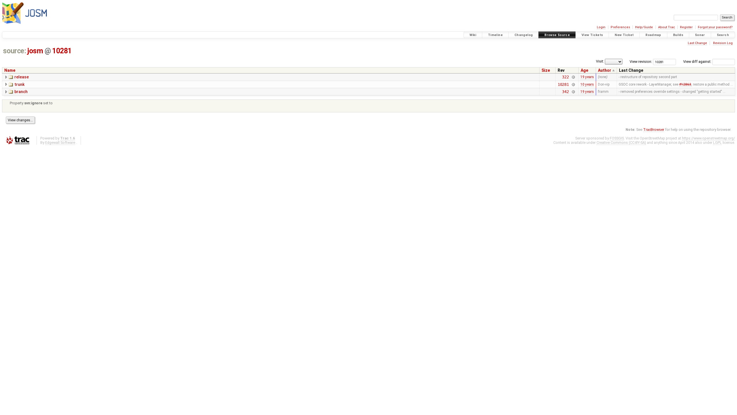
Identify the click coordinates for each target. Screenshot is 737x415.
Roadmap (653, 35)
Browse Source (557, 35)
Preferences (620, 27)
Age (584, 70)
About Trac (666, 27)
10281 (62, 51)
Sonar (700, 35)
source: (14, 51)
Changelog (523, 35)
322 (565, 77)
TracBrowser (653, 129)
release (21, 77)
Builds (678, 35)
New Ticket (624, 35)
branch (21, 91)
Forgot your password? (715, 27)
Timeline (495, 35)
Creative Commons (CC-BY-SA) (621, 142)
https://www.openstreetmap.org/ (708, 138)
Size (546, 70)
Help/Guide (644, 27)
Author (604, 70)
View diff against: (697, 61)
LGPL (717, 142)
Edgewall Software (60, 142)
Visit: (600, 61)
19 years (587, 77)
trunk (19, 84)
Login (601, 27)
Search (723, 35)
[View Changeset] (573, 77)
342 (565, 91)
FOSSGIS (617, 138)
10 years (587, 84)
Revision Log (723, 43)
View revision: (641, 61)
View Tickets (592, 35)
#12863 (685, 84)
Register (686, 27)
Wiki (473, 35)
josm (35, 51)
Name (9, 70)
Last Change (697, 43)
